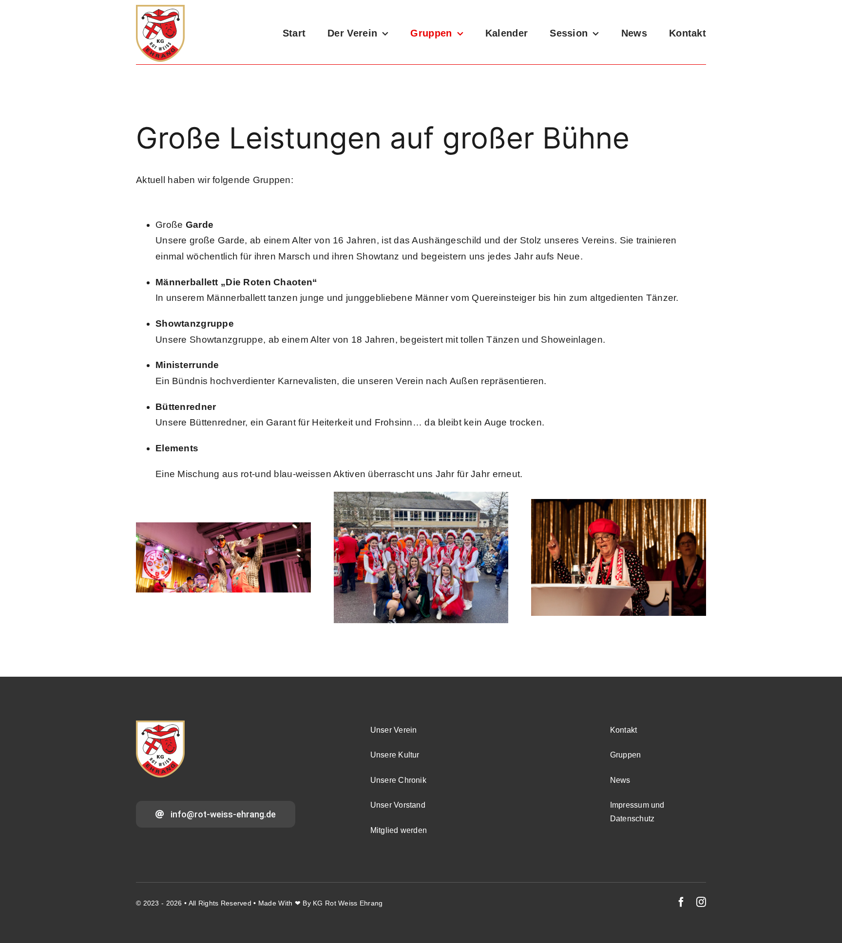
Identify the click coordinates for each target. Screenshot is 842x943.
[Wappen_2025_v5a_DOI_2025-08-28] (160, 9)
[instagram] (701, 902)
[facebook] (681, 902)
